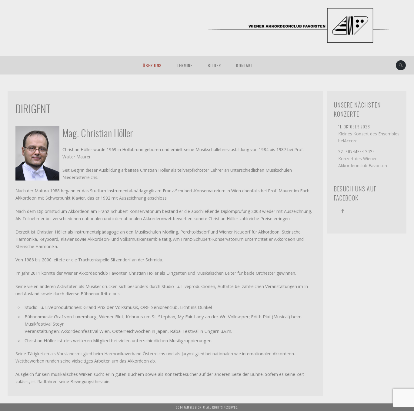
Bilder (214, 65)
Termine (184, 65)
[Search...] (401, 65)
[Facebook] (343, 210)
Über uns (152, 65)
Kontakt (244, 65)
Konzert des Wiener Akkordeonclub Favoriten (362, 162)
